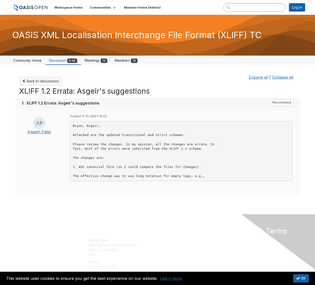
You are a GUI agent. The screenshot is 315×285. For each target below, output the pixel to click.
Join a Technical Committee (181, 255)
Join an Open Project (176, 247)
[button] (103, 7)
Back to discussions (42, 81)
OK (303, 278)
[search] (228, 7)
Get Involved (169, 240)
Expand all (258, 77)
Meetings (95, 60)
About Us (238, 240)
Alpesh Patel (39, 131)
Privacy (237, 245)
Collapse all (282, 77)
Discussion (62, 60)
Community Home (27, 60)
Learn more (171, 278)
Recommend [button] (281, 102)
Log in (297, 7)
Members (125, 60)
